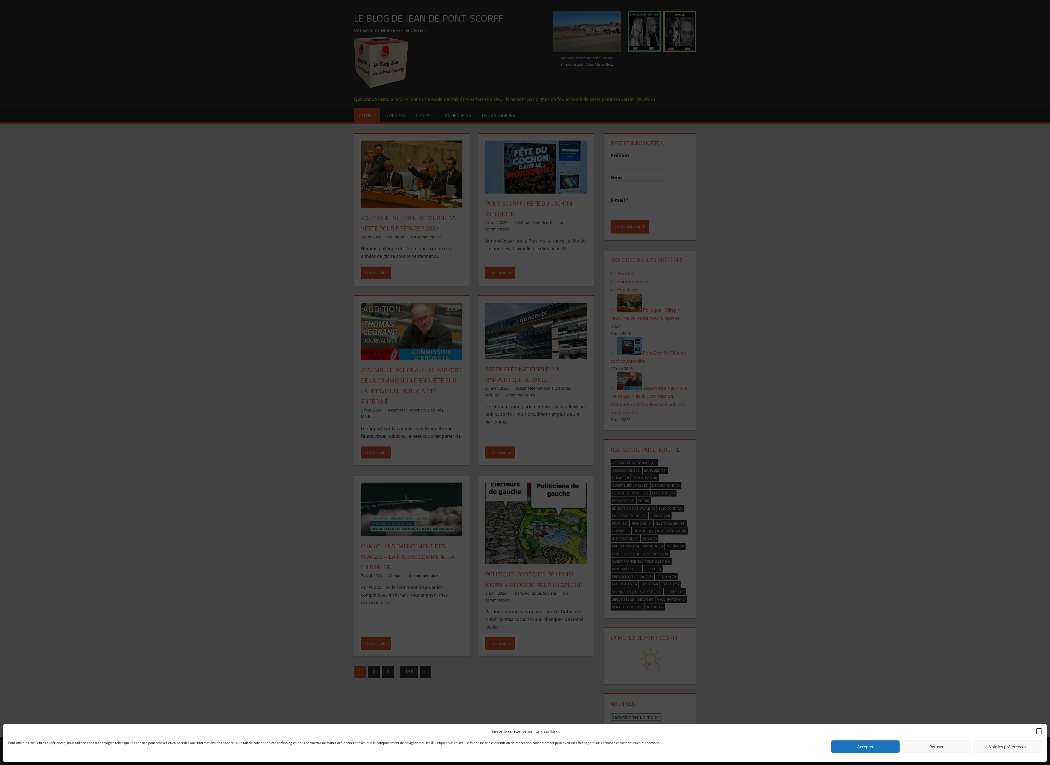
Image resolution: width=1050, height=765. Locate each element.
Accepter (865, 746)
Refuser (936, 746)
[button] (1039, 731)
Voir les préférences (1007, 746)
